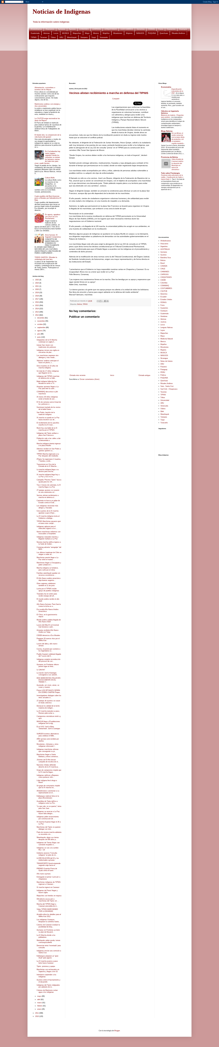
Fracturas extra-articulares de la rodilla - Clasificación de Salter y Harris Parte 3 (172, 177)
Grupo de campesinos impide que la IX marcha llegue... (49, 771)
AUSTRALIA (165, 249)
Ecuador (163, 297)
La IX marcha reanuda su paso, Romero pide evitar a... (48, 712)
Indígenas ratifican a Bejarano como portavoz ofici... (48, 776)
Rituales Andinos (178, 33)
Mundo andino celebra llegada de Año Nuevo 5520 (49, 621)
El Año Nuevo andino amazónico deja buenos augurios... (48, 579)
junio (39, 337)
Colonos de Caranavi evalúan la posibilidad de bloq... (48, 926)
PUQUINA (152, 33)
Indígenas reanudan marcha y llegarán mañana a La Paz (47, 538)
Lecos (55, 33)
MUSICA (65, 33)
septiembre (41, 327)
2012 (37, 315)
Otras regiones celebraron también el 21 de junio (46, 584)
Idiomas (46, 33)
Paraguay (163, 369)
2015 (37, 305)
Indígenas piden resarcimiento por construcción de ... (48, 818)
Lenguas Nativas (166, 327)
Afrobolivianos (36, 29)
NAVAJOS (140, 33)
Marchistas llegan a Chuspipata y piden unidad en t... (49, 564)
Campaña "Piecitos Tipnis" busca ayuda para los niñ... (49, 481)
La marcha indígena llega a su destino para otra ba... (48, 470)
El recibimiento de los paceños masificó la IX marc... (48, 424)
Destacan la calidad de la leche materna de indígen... (48, 707)
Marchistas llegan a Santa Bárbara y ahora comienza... (48, 755)
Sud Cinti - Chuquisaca (168, 389)
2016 (37, 302)
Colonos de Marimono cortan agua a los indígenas (47, 991)
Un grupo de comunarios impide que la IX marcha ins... (48, 787)
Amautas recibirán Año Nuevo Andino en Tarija (47, 631)
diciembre (41, 318)
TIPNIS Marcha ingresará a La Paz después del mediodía (48, 455)
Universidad (164, 400)
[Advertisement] (109, 61)
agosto (40, 331)
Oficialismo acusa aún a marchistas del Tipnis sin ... (48, 900)
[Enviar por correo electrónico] (98, 301)
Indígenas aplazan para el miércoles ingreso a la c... (47, 527)
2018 (37, 296)
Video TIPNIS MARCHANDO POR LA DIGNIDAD (47, 910)
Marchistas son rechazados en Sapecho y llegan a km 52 (48, 970)
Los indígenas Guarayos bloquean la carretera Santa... (48, 921)
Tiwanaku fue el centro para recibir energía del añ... (47, 595)
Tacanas (43, 37)
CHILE (162, 269)
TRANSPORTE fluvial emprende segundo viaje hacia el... (48, 864)
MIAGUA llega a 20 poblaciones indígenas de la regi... (48, 722)
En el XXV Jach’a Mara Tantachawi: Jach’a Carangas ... (48, 729)
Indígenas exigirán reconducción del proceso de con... (48, 660)
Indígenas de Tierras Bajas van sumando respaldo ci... (48, 844)
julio (39, 334)
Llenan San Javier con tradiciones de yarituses (46, 346)
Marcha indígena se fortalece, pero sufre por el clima (47, 569)
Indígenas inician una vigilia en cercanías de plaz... (48, 351)
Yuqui (93, 37)
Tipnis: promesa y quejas (46, 966)
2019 (37, 292)
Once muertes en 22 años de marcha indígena (47, 367)
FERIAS (151, 29)
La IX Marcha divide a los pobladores (46, 936)
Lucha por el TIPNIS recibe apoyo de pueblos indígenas (48, 590)
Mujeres (129, 33)
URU (61, 37)
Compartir (115, 99)
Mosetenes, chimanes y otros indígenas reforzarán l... (47, 745)
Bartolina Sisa (165, 258)
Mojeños (106, 33)
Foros (160, 29)
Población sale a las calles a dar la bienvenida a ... (48, 439)
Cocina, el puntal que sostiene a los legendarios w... (48, 650)
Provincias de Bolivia (169, 157)
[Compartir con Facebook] (105, 301)
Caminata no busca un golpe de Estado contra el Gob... (48, 501)
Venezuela (164, 406)
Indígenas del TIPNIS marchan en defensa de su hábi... (48, 377)
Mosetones (117, 33)
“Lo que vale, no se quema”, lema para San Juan (49, 807)
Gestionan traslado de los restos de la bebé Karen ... (48, 408)
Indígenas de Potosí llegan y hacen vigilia (47, 891)
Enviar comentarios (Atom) (89, 379)
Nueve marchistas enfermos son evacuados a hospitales (48, 533)
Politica (163, 375)
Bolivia (79, 304)
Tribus (53, 37)
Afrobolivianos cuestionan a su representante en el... (48, 792)
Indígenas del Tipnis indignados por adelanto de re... (48, 986)
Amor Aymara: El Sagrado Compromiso (53, 236)
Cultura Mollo (50, 178)
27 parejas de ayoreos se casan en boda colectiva (48, 702)
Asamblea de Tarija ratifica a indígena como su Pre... (47, 802)
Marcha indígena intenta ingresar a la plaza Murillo (49, 445)
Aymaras (61, 29)
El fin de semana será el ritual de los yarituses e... (49, 403)
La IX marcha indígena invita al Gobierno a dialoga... (48, 517)
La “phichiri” (41, 670)
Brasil (162, 263)
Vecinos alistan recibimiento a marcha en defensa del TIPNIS (108, 93)
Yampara (84, 37)
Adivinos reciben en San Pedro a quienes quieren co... (49, 450)
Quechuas (164, 33)
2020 (37, 289)
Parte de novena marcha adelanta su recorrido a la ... (49, 833)
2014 (37, 309)
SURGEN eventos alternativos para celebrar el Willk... (48, 735)
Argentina (163, 246)
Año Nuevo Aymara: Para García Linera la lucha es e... (49, 605)
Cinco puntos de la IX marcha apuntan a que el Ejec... (47, 512)
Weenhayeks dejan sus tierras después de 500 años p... (48, 838)
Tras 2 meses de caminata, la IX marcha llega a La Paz (49, 486)
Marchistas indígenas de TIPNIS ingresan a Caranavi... (49, 883)
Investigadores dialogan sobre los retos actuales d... (49, 696)
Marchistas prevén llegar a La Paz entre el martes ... (47, 558)
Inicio (112, 375)
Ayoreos (72, 29)
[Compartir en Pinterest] (107, 301)
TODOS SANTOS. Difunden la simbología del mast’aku (46, 258)
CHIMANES (84, 29)
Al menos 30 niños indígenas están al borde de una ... (47, 398)
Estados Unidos (166, 299)
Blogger (117, 1031)
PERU (162, 372)
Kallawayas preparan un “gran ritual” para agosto (47, 957)
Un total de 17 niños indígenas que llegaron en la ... (48, 372)
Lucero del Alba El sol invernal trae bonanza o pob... (48, 626)
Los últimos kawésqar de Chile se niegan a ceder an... (49, 553)
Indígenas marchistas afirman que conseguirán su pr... (47, 750)
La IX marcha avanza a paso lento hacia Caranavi (47, 962)
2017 (37, 299)
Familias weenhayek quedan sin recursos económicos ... (48, 574)
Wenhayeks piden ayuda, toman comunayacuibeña (48, 941)
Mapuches (77, 33)
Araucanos (50, 29)
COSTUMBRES (127, 29)
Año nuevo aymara (43, 874)
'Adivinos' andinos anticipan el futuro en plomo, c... (48, 362)
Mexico (96, 33)
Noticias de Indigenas (61, 11)
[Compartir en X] (103, 301)
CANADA (163, 266)
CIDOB (163, 280)
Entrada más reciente (77, 375)
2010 (37, 1016)
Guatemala (35, 33)
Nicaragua (164, 358)
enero (39, 1009)
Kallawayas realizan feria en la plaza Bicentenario (48, 797)
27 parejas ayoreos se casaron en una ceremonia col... (48, 491)
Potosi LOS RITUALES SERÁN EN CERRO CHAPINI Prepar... (49, 691)
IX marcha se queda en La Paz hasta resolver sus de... (48, 419)
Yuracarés (104, 37)
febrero (40, 1006)
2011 (37, 1013)
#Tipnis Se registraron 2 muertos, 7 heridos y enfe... (49, 460)
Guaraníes (171, 29)
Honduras (163, 316)
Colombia (163, 283)
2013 (37, 312)
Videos (163, 409)
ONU (162, 364)
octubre (40, 324)
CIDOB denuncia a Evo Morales (48, 635)
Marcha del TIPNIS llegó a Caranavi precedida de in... (47, 905)
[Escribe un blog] (100, 301)
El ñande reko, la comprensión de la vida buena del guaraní (48, 136)
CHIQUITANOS (111, 29)
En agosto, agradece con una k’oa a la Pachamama (52, 216)
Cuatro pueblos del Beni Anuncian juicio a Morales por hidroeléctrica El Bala (48, 198)
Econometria (166, 87)
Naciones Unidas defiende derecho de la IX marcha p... (48, 766)
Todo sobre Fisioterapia (170, 173)
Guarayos (183, 29)
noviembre (41, 321)
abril (39, 999)
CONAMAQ (164, 286)
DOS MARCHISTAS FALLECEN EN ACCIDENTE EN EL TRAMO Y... (48, 680)
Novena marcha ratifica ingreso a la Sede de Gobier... (49, 543)
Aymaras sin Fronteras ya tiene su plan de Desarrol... (48, 931)
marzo (39, 1003)
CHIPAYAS (96, 29)
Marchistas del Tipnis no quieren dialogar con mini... (48, 828)
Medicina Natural (166, 339)
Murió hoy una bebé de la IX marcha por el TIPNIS (47, 429)
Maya (87, 33)
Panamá (163, 367)
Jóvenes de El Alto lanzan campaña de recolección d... (48, 761)
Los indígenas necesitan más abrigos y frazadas (47, 507)
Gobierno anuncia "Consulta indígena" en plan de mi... (47, 854)
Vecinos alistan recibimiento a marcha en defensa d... (48, 496)
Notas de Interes (166, 361)
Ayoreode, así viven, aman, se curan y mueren (48, 686)
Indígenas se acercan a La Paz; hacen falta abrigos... (48, 812)
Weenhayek (72, 37)
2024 (37, 283)
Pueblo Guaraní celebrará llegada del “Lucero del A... (49, 655)
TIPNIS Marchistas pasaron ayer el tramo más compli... (49, 522)
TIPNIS (33, 37)
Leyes (162, 330)
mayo (39, 996)
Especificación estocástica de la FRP (177, 91)
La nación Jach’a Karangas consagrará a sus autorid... (47, 674)
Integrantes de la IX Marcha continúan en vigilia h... (47, 341)
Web (162, 411)
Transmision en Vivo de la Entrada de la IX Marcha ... (47, 465)
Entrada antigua (144, 375)
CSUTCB (163, 291)
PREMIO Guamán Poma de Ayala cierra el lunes (47, 870)
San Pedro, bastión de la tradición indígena (46, 413)
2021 (37, 286)
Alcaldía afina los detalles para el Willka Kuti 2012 (49, 915)
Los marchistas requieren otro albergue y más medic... (47, 356)
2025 (37, 280)
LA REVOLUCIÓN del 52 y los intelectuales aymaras (48, 859)
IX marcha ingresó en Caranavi (48, 887)
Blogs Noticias (166, 131)
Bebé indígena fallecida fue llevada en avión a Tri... (47, 382)
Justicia (163, 322)
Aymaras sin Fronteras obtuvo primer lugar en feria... (48, 665)
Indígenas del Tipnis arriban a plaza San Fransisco (47, 434)
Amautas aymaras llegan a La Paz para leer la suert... (48, 388)
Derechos (140, 29)
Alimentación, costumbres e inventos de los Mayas (45, 89)
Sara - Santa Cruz (167, 386)
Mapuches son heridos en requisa (49, 896)
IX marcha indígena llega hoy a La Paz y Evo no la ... (48, 476)
